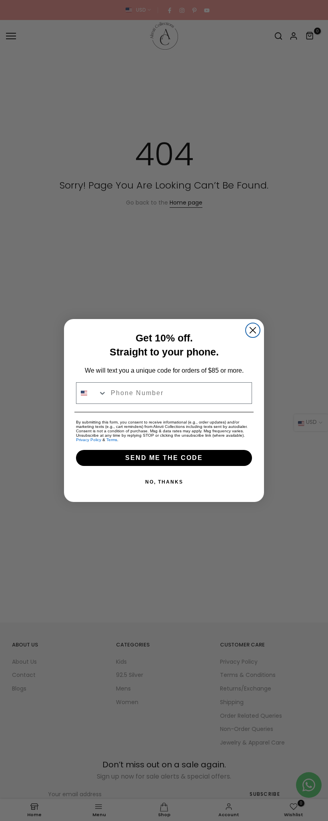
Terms (111, 440)
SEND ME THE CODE (164, 457)
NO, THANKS (164, 482)
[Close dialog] (253, 330)
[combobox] (91, 393)
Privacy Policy (88, 440)
